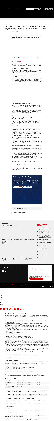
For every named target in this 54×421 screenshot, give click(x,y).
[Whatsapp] (39, 9)
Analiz (1, 293)
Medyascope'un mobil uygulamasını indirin (19, 212)
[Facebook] (46, 9)
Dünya (1, 300)
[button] (30, 4)
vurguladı (13, 84)
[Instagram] (52, 9)
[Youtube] (37, 9)
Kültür (1, 302)
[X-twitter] (44, 9)
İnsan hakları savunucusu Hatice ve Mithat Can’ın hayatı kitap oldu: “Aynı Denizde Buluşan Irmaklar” (30, 240)
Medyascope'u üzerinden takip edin (21, 208)
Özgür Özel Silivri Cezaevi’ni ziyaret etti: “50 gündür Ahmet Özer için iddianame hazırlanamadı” (6, 258)
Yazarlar (1, 295)
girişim (20, 61)
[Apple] (50, 9)
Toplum (1, 297)
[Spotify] (48, 9)
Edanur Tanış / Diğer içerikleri (9, 225)
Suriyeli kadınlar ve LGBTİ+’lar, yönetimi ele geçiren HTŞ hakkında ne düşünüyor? (29, 258)
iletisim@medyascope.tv (19, 386)
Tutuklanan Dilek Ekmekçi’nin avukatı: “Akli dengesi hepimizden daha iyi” (18, 258)
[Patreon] (35, 9)
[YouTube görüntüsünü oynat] (27, 48)
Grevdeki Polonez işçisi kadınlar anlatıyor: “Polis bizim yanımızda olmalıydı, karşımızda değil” (18, 240)
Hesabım (2, 304)
